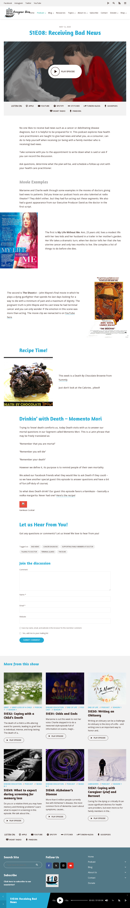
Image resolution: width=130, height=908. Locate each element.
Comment (23, 570)
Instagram (18, 3)
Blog (50, 12)
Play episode (15, 740)
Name (22, 595)
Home (31, 12)
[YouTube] (71, 865)
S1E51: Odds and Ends (61, 714)
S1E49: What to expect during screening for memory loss (20, 794)
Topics (71, 12)
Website (22, 617)
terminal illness (47, 552)
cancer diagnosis (50, 547)
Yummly (63, 379)
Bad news (35, 547)
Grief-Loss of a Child (22, 707)
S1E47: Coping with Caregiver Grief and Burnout (102, 792)
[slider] (79, 900)
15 (54, 900)
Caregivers (93, 784)
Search (37, 865)
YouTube (37, 3)
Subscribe (94, 12)
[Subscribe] (119, 900)
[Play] (60, 900)
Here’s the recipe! (65, 495)
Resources (60, 12)
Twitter (28, 3)
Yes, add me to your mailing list (35, 633)
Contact (104, 12)
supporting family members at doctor (77, 547)
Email (22, 606)
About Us (82, 12)
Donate (113, 12)
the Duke (62, 552)
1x (113, 900)
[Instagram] (63, 865)
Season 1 (12, 709)
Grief (6, 707)
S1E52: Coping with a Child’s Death (19, 715)
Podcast (40, 12)
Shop (122, 12)
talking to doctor (29, 552)
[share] (125, 900)
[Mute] (106, 900)
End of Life (72, 707)
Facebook (8, 3)
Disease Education (55, 707)
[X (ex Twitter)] (56, 865)
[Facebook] (49, 865)
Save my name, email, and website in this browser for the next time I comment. (52, 628)
